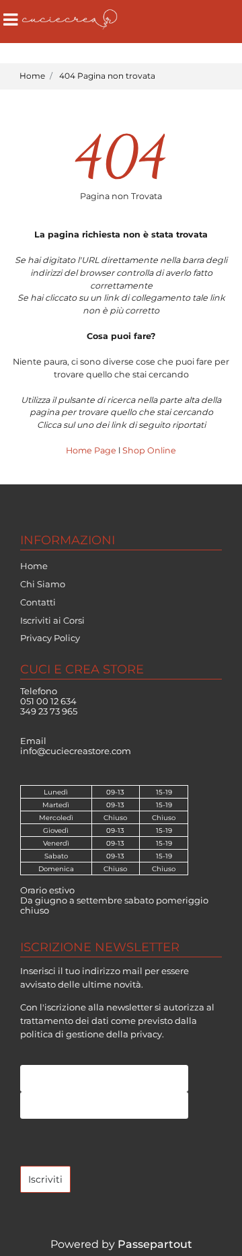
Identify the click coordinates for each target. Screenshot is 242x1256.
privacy (146, 1034)
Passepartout (155, 1244)
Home (32, 76)
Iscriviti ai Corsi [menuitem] (52, 620)
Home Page (92, 450)
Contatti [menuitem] (38, 602)
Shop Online (149, 450)
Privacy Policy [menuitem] (50, 637)
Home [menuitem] (34, 565)
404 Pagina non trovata (107, 76)
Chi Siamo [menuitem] (42, 584)
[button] (45, 1179)
